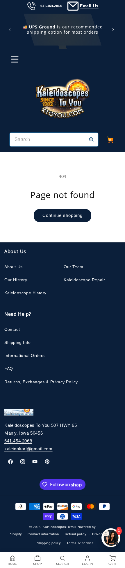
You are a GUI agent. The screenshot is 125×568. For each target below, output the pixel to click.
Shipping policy (49, 543)
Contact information (43, 534)
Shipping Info (17, 342)
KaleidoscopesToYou (59, 527)
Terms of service (80, 543)
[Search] (91, 139)
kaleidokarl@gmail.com (28, 448)
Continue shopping (62, 215)
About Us (13, 266)
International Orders (24, 355)
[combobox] (54, 139)
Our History (15, 279)
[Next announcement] (114, 29)
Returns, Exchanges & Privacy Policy (41, 382)
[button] (11, 61)
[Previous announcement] (10, 29)
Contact (12, 329)
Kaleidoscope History (25, 293)
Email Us (89, 5)
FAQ (8, 368)
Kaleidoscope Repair (84, 279)
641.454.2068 (18, 440)
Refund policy (76, 534)
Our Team (73, 266)
